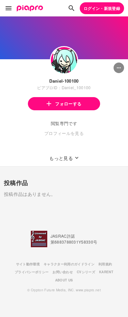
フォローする (68, 103)
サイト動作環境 (28, 264)
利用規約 (105, 264)
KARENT (106, 272)
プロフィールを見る (64, 133)
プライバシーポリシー (32, 272)
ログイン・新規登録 (102, 8)
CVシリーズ (86, 272)
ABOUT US (64, 280)
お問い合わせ (63, 272)
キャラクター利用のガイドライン (69, 264)
